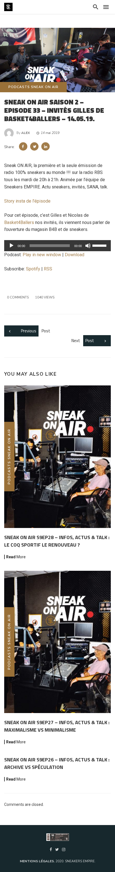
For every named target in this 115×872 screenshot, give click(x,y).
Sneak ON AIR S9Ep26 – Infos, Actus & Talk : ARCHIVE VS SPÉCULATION (56, 763)
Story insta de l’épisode (27, 201)
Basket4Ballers (19, 222)
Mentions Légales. (38, 861)
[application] (57, 245)
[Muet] (88, 245)
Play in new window (42, 254)
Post (35, 331)
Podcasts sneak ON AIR (33, 87)
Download (74, 254)
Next (82, 340)
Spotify (33, 268)
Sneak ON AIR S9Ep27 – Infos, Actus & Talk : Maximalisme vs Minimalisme (56, 726)
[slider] (100, 245)
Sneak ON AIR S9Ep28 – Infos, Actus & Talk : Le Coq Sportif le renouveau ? (56, 541)
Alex (25, 133)
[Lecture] (11, 245)
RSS (48, 268)
